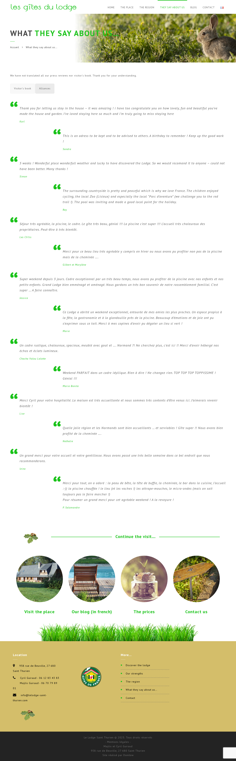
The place (127, 7)
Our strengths (134, 673)
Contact (209, 7)
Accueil (14, 47)
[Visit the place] (39, 578)
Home (111, 7)
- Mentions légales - (118, 742)
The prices (144, 611)
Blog (193, 7)
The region (146, 7)
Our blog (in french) (92, 611)
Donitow (128, 755)
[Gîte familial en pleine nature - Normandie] (44, 7)
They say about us (172, 7)
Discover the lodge (138, 665)
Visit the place (39, 611)
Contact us (196, 611)
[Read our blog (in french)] (91, 578)
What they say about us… (141, 689)
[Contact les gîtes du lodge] (196, 578)
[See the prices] (144, 578)
